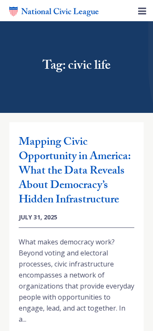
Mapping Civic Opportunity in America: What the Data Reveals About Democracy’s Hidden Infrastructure (74, 172)
